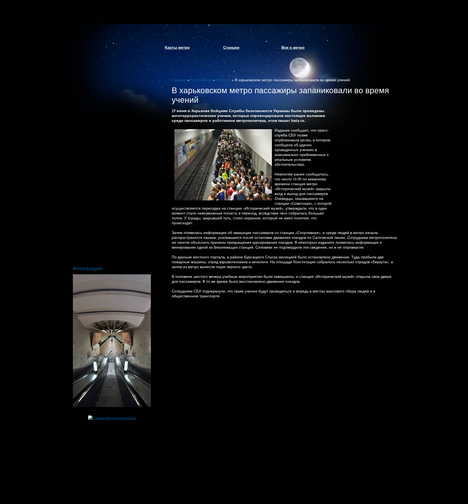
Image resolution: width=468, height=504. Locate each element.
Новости (223, 79)
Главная (179, 79)
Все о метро (293, 47)
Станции (231, 47)
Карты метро (177, 47)
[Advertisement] (365, 162)
